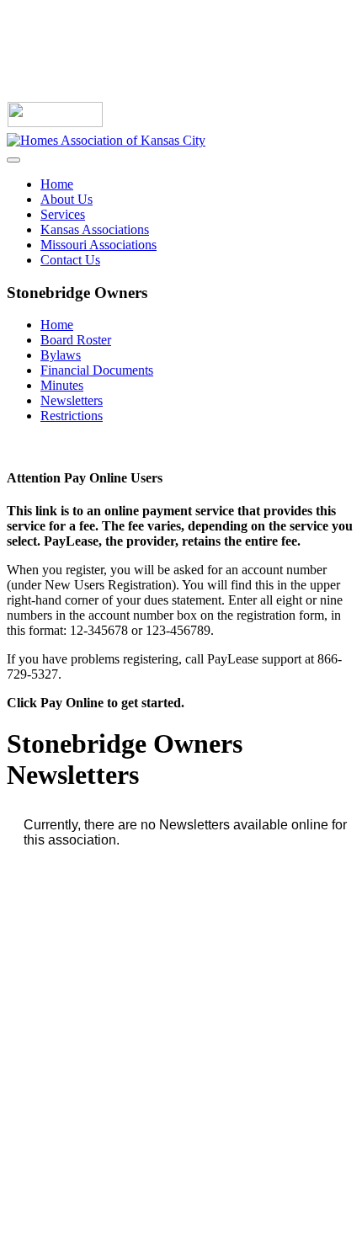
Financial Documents (96, 370)
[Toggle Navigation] (13, 160)
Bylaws (60, 355)
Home (56, 184)
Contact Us (70, 260)
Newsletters (71, 400)
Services (62, 214)
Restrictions (71, 415)
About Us (66, 199)
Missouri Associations (98, 244)
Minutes (61, 385)
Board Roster (75, 340)
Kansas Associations (94, 229)
